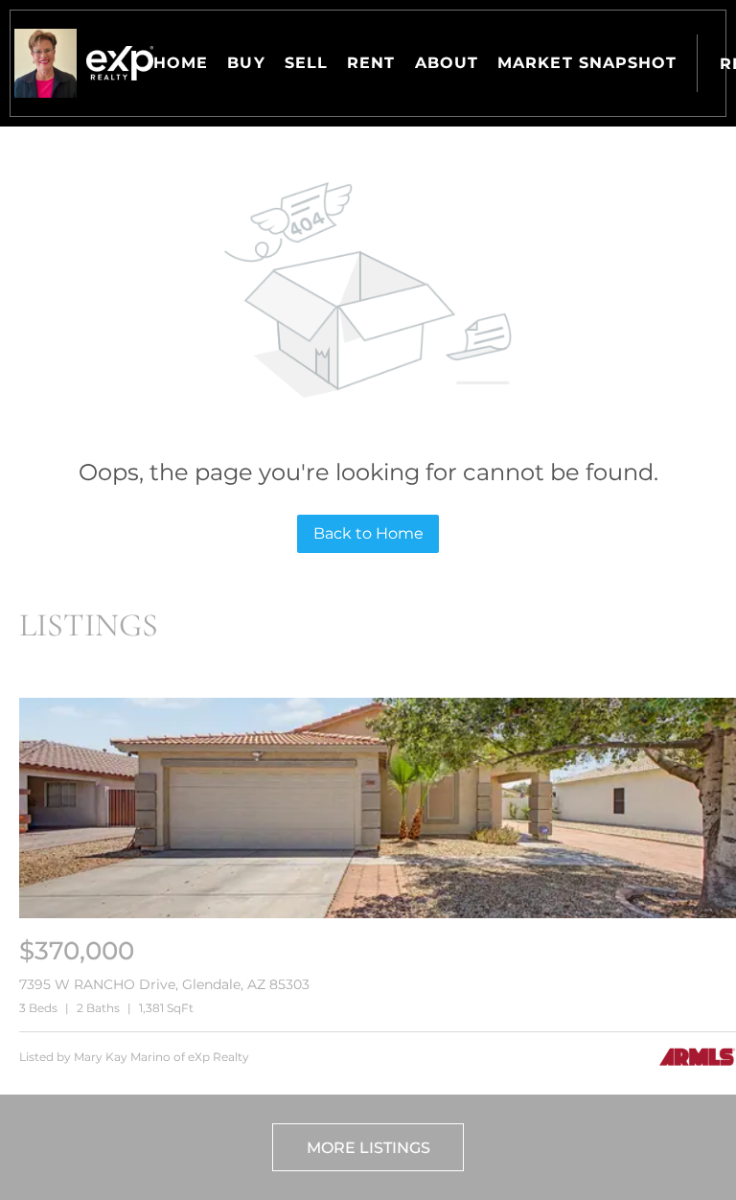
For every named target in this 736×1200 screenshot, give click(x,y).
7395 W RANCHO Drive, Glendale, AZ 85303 (164, 984)
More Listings (368, 1148)
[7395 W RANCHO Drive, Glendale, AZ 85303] (377, 914)
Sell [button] (306, 63)
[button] (45, 63)
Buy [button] (245, 63)
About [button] (447, 63)
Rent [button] (371, 63)
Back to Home (368, 533)
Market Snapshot (587, 63)
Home (180, 63)
